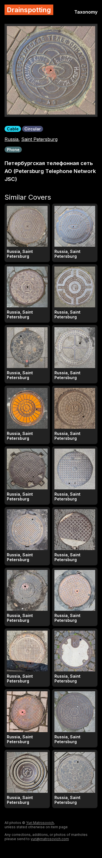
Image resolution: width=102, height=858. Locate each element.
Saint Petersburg (39, 139)
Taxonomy (85, 12)
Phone (13, 149)
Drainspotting (29, 10)
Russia (11, 139)
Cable (13, 128)
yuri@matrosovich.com (50, 839)
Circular (32, 128)
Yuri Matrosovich (40, 823)
